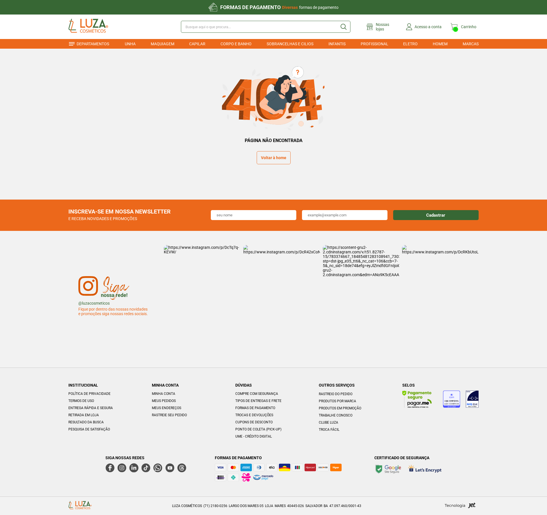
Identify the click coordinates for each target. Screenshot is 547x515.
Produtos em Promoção (340, 408)
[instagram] (121, 467)
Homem (440, 44)
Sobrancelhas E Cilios (290, 44)
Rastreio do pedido (335, 394)
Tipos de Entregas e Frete (258, 401)
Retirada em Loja (83, 415)
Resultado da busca (86, 422)
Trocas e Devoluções (254, 415)
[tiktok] (145, 467)
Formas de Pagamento (255, 408)
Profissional (374, 44)
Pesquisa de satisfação (89, 429)
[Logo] (96, 27)
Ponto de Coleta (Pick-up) (258, 429)
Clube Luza (328, 422)
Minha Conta (163, 394)
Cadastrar (435, 215)
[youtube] (169, 467)
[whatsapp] (157, 467)
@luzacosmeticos (94, 303)
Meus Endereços (166, 408)
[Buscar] (343, 27)
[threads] (181, 467)
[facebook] (110, 467)
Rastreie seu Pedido (169, 415)
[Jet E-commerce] (460, 507)
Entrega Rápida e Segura (90, 408)
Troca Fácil (329, 430)
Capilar (197, 44)
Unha (130, 44)
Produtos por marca (337, 401)
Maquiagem (162, 44)
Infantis (337, 44)
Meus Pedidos (164, 401)
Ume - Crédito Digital (253, 436)
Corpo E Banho (236, 44)
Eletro (410, 44)
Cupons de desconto (254, 422)
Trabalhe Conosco (335, 415)
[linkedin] (133, 467)
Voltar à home (273, 157)
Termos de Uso (81, 401)
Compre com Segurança (256, 394)
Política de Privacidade (89, 394)
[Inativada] (472, 400)
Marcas (471, 44)
